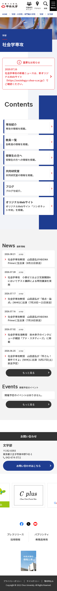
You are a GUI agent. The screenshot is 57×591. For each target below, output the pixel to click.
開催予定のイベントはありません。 (24, 395)
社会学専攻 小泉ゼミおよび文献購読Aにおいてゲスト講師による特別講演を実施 (30, 280)
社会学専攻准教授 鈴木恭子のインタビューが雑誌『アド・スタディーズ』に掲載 (30, 338)
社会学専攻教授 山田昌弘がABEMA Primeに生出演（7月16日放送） (28, 318)
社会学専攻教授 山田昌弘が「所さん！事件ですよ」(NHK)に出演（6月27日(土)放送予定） (30, 359)
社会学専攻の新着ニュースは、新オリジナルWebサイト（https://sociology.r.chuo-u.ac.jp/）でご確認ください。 (26, 76)
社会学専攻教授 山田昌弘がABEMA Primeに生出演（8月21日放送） (28, 261)
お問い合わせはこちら (28, 466)
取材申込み (49, 581)
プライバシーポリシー (12, 581)
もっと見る (28, 373)
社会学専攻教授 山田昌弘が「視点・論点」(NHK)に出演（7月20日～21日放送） (30, 300)
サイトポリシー (33, 581)
